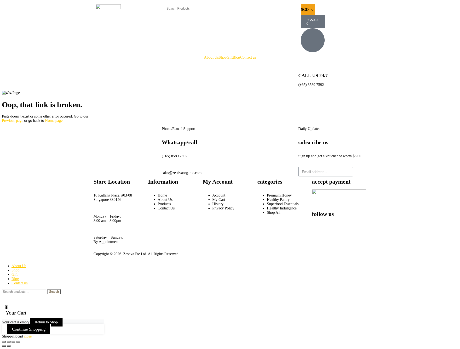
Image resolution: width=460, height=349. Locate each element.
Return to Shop (46, 322)
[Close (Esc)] (18, 342)
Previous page (12, 120)
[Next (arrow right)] (9, 346)
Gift (230, 57)
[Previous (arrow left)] (4, 346)
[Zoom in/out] (4, 342)
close (28, 336)
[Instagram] (331, 223)
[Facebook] (318, 223)
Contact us (248, 57)
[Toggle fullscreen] (9, 342)
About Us (211, 57)
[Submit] (360, 171)
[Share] (13, 342)
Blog (236, 57)
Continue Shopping (29, 329)
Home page (54, 120)
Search (54, 291)
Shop (223, 57)
